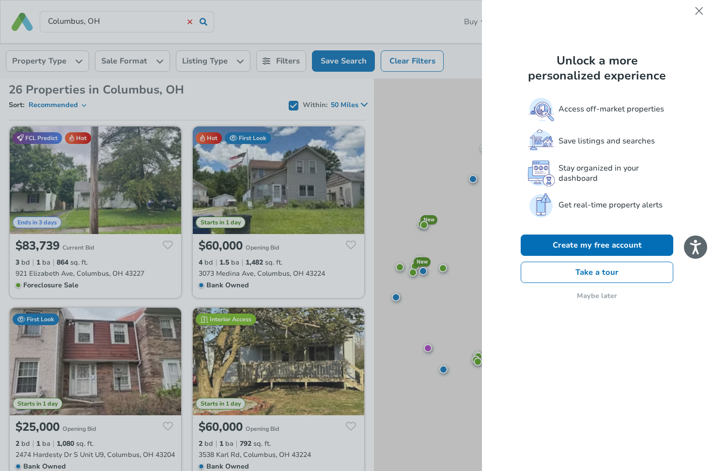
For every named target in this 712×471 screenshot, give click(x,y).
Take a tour (597, 272)
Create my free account (597, 245)
